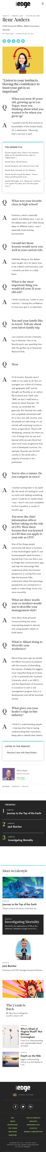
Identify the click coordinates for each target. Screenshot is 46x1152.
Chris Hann (9, 34)
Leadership (16, 786)
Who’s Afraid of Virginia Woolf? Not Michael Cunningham (31, 1033)
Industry (33, 1121)
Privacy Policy (31, 1143)
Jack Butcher (15, 827)
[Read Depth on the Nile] (10, 1059)
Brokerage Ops (33, 1125)
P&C (12, 1118)
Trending (10, 805)
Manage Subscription (33, 1132)
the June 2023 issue (33, 16)
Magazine (13, 1132)
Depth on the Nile (31, 1056)
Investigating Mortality (20, 840)
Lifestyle (5, 16)
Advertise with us (16, 1143)
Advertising (12, 1125)
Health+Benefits (33, 1118)
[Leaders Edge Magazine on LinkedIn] (30, 1106)
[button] (43, 3)
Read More (21, 778)
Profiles (25, 786)
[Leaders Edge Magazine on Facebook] (15, 1106)
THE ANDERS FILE (13, 147)
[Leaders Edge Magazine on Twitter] (23, 1106)
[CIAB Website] (23, 1095)
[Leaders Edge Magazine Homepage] (23, 5)
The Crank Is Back (15, 1007)
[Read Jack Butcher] (23, 949)
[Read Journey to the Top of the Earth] (23, 887)
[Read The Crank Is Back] (23, 989)
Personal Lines (17, 16)
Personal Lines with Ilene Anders (22, 753)
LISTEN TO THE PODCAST (17, 747)
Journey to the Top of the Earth (24, 813)
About (12, 1121)
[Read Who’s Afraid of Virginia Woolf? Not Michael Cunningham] (10, 1036)
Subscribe (13, 1135)
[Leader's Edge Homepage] (23, 1089)
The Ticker (12, 1128)
